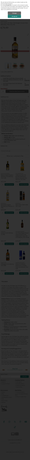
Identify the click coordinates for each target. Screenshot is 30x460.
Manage (14, 13)
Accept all (14, 16)
